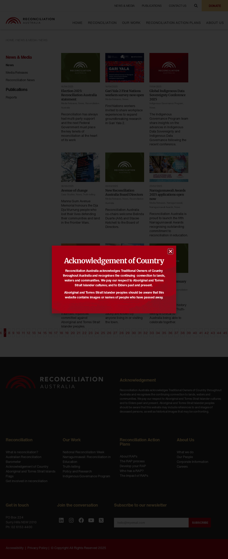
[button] (170, 251)
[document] (114, 279)
